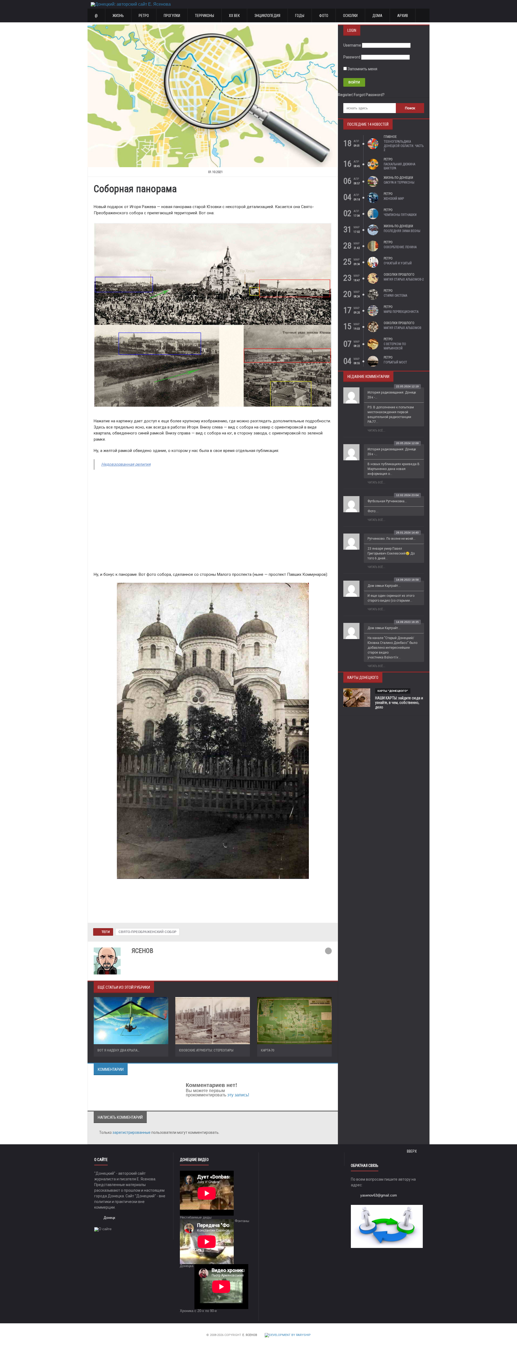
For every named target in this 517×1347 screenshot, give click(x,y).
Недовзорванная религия (126, 464)
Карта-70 (267, 1050)
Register (345, 95)
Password (351, 57)
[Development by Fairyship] (288, 1335)
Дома (377, 15)
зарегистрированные (132, 1132)
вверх (412, 1151)
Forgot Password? (369, 95)
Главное (390, 137)
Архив (402, 15)
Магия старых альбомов (402, 328)
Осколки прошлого (399, 274)
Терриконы (204, 15)
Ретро (144, 15)
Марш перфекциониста (401, 312)
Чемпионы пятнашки (400, 215)
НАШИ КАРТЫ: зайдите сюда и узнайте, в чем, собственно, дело (399, 702)
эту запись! (238, 1095)
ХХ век (234, 15)
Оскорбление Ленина (400, 247)
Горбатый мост (395, 362)
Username (352, 45)
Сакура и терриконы (399, 182)
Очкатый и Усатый (398, 263)
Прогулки (172, 15)
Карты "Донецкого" (393, 690)
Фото (323, 15)
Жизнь (118, 15)
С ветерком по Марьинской (395, 346)
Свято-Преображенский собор (147, 932)
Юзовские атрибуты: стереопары (206, 1050)
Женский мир (394, 199)
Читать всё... (376, 430)
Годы (299, 15)
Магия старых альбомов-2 (404, 279)
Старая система (395, 295)
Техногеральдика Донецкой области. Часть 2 (404, 146)
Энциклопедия (267, 15)
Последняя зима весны (402, 231)
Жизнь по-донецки (398, 178)
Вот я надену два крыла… (118, 1050)
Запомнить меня (362, 69)
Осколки (350, 15)
